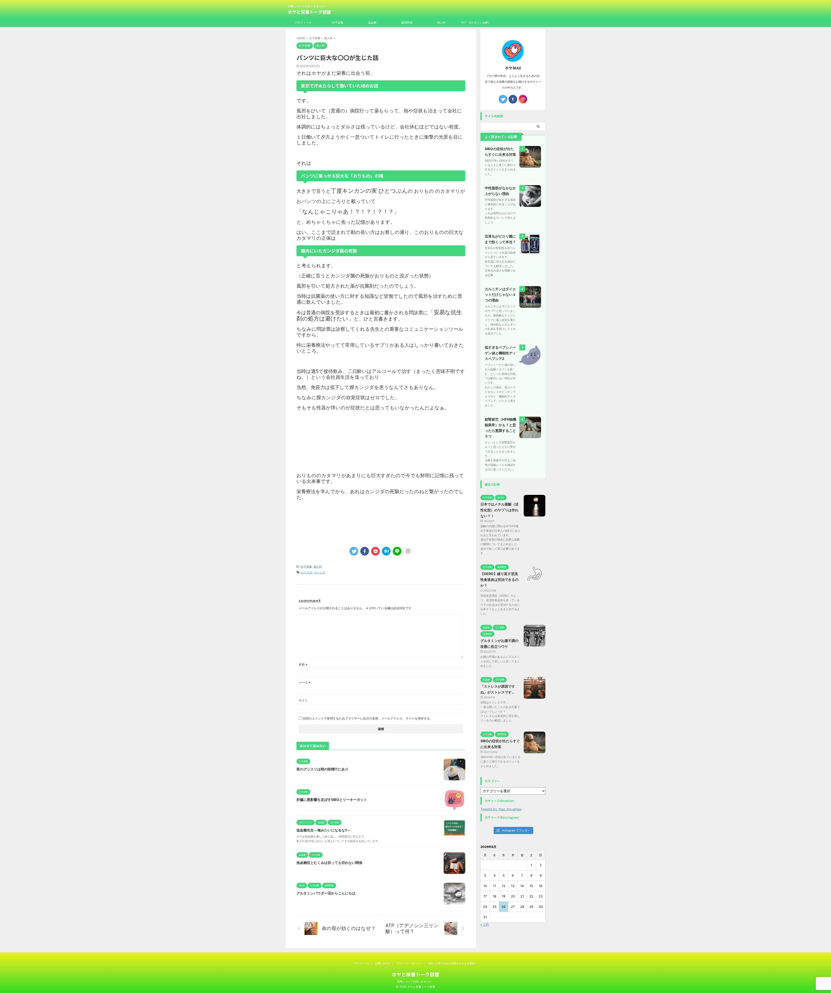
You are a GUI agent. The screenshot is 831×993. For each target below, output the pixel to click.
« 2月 (484, 924)
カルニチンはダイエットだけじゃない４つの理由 (500, 294)
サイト (303, 700)
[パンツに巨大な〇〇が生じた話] (386, 551)
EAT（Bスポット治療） (476, 22)
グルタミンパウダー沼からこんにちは (325, 893)
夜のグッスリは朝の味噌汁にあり (322, 769)
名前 (303, 664)
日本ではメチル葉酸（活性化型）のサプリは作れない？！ (499, 510)
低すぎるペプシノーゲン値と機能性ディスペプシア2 (500, 353)
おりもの (306, 572)
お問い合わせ (383, 963)
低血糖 (372, 22)
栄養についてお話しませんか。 (415, 981)
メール (305, 682)
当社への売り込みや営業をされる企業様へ (452, 963)
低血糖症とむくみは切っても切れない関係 (329, 862)
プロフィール (303, 22)
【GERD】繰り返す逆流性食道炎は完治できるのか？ (499, 580)
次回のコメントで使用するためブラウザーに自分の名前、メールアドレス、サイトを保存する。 (368, 718)
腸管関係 (406, 22)
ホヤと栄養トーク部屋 (309, 12)
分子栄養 (337, 22)
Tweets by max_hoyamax (501, 809)
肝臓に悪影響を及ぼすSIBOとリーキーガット (331, 799)
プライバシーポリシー (409, 963)
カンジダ (319, 572)
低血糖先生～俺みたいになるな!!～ (323, 830)
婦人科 (441, 22)
